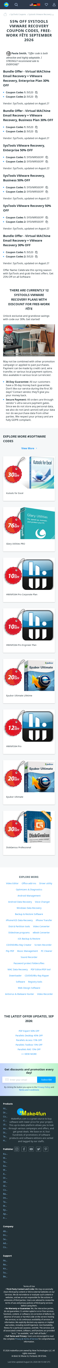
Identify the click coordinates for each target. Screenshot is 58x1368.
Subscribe (46, 1079)
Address (5, 1243)
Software (20, 981)
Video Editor (12, 883)
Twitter (38, 1149)
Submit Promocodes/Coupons (5, 1272)
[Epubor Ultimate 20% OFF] (29, 776)
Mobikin (5, 1205)
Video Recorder (45, 994)
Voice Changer (42, 901)
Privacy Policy (43, 1087)
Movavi (5, 1157)
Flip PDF (10, 951)
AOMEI (5, 1173)
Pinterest (45, 1149)
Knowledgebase (5, 1268)
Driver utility (45, 883)
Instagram (16, 1149)
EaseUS (5, 1165)
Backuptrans (5, 1193)
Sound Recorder (29, 957)
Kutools (5, 1153)
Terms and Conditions (29, 1090)
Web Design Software (29, 987)
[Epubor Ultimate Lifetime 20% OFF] (29, 675)
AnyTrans (5, 1128)
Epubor (5, 1209)
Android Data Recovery (20, 901)
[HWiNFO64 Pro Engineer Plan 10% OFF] (29, 624)
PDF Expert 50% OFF (29, 1030)
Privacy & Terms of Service (26, 1339)
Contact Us (5, 1247)
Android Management (29, 895)
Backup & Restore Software (29, 914)
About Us (5, 1231)
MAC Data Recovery (18, 969)
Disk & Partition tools (19, 926)
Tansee (5, 1201)
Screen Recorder (43, 944)
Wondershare (5, 1169)
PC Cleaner (46, 951)
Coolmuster (5, 1116)
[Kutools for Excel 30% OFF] (29, 472)
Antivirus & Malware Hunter (19, 994)
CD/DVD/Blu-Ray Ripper (37, 975)
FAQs (5, 1260)
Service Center (5, 1239)
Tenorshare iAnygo (5, 1136)
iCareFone (5, 1120)
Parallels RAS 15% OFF (29, 1049)
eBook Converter (41, 932)
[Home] (6, 14)
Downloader (15, 975)
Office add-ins (29, 883)
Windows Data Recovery (29, 907)
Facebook (23, 1149)
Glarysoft (5, 1185)
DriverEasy (5, 1112)
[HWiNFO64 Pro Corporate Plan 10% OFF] (29, 574)
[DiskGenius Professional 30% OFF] (29, 827)
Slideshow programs (19, 932)
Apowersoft (5, 1213)
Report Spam (5, 1264)
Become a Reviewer (5, 1276)
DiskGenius (5, 1132)
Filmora (5, 1108)
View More (27, 448)
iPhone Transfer (44, 920)
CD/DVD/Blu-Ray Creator (18, 944)
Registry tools (35, 981)
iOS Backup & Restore (29, 938)
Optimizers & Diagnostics (29, 889)
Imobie (5, 1197)
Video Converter (41, 926)
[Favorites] (46, 4)
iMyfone (5, 1181)
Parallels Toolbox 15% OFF (29, 1044)
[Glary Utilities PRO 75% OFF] (29, 523)
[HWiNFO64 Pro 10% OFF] (29, 725)
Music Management (27, 951)
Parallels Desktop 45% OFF (29, 1035)
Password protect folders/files (29, 963)
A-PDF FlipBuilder (5, 1217)
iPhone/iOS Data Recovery (19, 920)
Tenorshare (5, 1161)
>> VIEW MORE (29, 1053)
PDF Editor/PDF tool (41, 969)
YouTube (31, 1149)
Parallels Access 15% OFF (29, 1040)
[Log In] (54, 4)
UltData (5, 1124)
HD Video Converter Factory (5, 1140)
